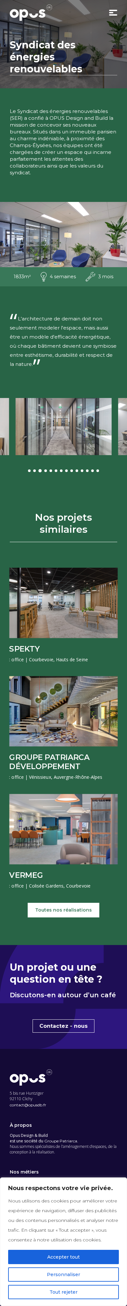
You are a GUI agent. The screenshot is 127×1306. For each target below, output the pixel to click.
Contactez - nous (63, 1026)
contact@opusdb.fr (28, 1104)
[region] (63, 1241)
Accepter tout (63, 1257)
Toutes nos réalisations (63, 910)
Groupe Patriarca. (61, 1140)
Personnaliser (63, 1274)
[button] (29, 470)
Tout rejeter (63, 1292)
